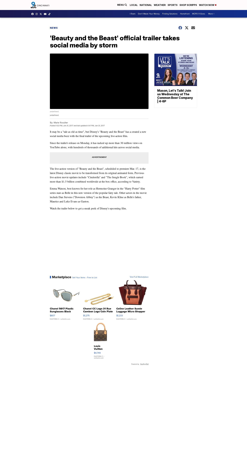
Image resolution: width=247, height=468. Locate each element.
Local (134, 5)
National (146, 5)
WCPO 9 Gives (198, 13)
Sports (173, 5)
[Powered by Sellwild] (144, 364)
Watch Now (207, 5)
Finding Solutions (170, 13)
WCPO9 (33, 14)
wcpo (41, 14)
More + (211, 13)
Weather (160, 5)
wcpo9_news (37, 14)
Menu (121, 5)
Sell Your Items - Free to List (84, 278)
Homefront (185, 13)
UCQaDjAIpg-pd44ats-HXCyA (46, 14)
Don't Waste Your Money (149, 13)
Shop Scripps (188, 5)
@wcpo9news (50, 14)
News (54, 27)
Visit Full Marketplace (139, 277)
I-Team (132, 13)
